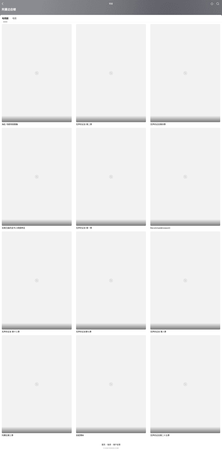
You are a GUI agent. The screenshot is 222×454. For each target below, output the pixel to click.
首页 (103, 445)
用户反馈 (116, 445)
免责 (109, 445)
